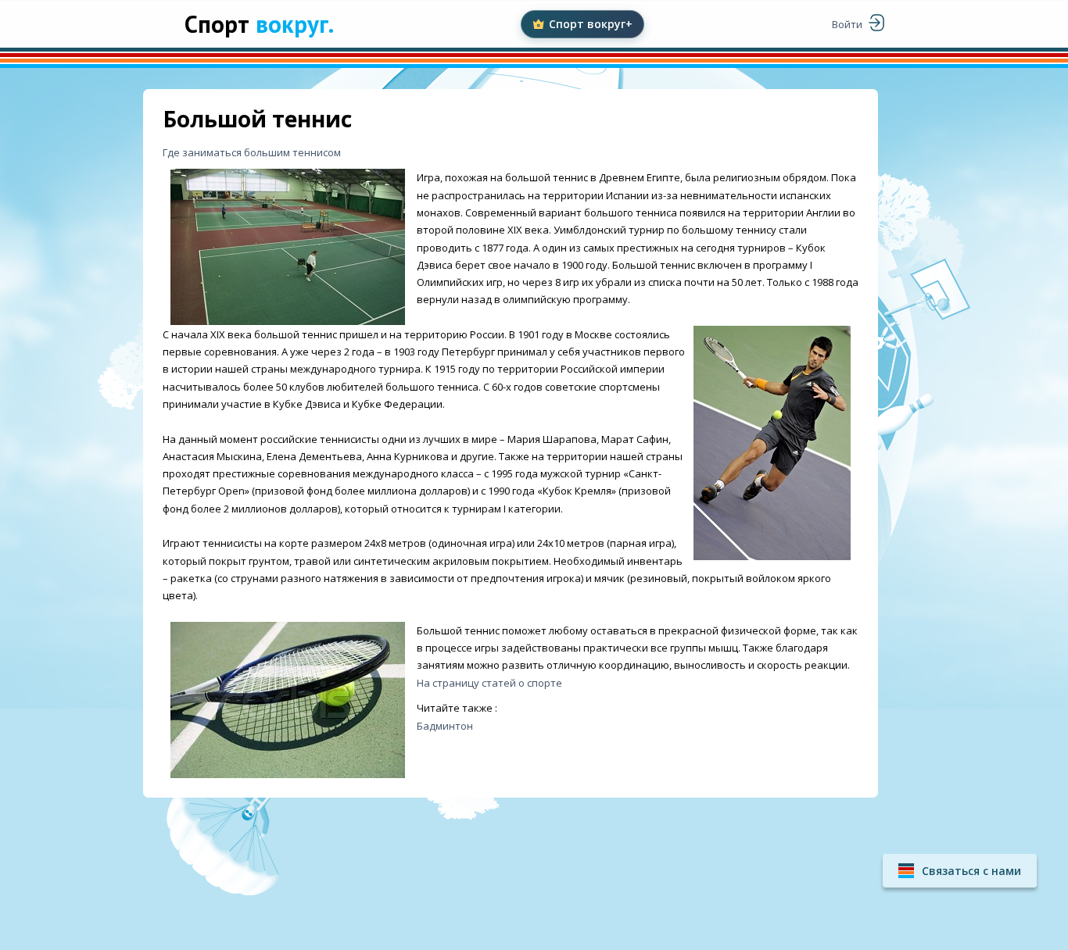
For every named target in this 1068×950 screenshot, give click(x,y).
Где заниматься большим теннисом (252, 152)
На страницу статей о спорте (489, 683)
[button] (960, 871)
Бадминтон (445, 726)
